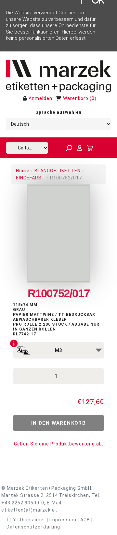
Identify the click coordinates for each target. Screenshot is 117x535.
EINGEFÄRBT (30, 177)
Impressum (62, 519)
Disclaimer (33, 519)
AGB (85, 519)
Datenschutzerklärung (33, 526)
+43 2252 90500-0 (22, 502)
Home (23, 170)
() (93, 98)
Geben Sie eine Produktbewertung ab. (58, 443)
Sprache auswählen (58, 112)
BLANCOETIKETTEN (57, 170)
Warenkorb (75, 98)
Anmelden (40, 98)
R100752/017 (66, 177)
